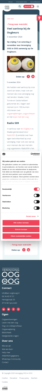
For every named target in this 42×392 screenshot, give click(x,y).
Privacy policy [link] (24, 378)
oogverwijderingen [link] (14, 113)
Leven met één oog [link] (10, 322)
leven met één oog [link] (21, 117)
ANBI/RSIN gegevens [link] (10, 356)
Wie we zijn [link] (6, 346)
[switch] (37, 195)
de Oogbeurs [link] (26, 128)
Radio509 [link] (11, 135)
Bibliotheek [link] (6, 332)
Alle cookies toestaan (21, 223)
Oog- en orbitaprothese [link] (12, 326)
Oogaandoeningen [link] (9, 319)
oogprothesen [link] (29, 113)
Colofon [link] (5, 378)
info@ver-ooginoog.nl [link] (10, 293)
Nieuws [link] (10, 2)
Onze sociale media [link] (21, 2)
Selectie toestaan (21, 229)
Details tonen (31, 216)
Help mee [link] (6, 352)
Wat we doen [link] (7, 349)
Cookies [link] (5, 382)
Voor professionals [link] (35, 2)
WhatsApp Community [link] (11, 359)
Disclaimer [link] (13, 378)
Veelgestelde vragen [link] (10, 336)
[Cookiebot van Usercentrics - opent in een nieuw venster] (31, 154)
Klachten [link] (34, 378)
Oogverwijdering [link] (8, 329)
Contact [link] (5, 362)
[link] (39, 18)
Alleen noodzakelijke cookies (21, 236)
